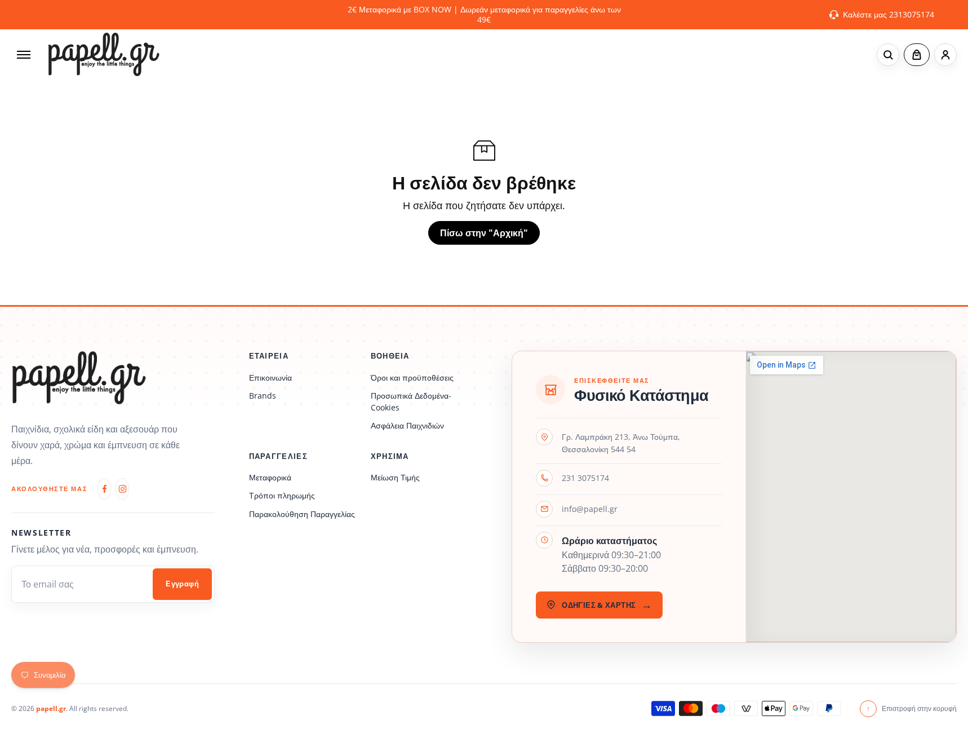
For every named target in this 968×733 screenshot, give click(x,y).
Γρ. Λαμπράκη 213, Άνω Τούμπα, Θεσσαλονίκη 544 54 (621, 442)
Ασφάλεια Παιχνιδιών (407, 425)
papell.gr (51, 708)
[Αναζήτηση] (888, 54)
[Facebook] (104, 489)
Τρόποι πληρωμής (282, 495)
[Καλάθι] (917, 54)
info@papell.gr (590, 509)
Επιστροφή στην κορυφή (912, 708)
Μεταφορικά (270, 477)
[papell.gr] (103, 54)
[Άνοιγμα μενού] (23, 54)
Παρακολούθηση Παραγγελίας (302, 514)
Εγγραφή (182, 584)
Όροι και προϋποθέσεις (412, 377)
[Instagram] (122, 489)
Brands (262, 395)
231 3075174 (585, 478)
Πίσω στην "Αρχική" (484, 233)
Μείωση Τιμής (395, 477)
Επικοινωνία (270, 377)
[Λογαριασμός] (945, 54)
